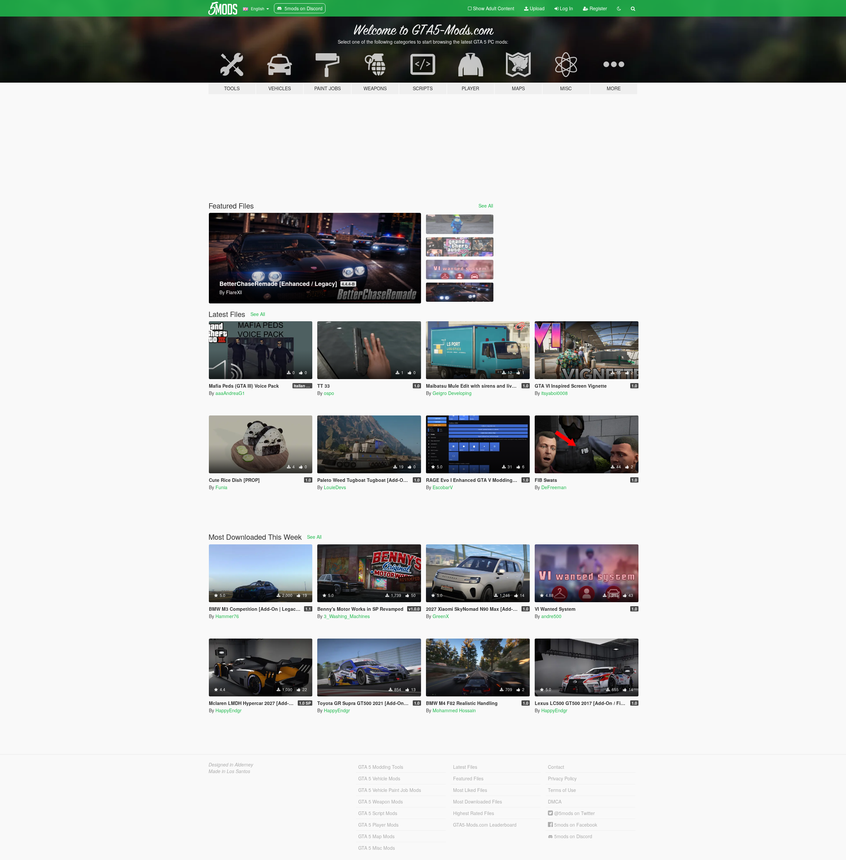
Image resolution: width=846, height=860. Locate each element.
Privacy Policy (562, 778)
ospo (329, 393)
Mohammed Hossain (454, 710)
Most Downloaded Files (477, 801)
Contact (556, 766)
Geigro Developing (452, 393)
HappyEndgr (228, 710)
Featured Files (468, 778)
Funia (221, 487)
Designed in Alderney (231, 764)
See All (486, 205)
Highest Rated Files (473, 813)
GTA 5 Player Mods (378, 824)
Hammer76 (227, 616)
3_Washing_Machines (347, 616)
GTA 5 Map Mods (376, 836)
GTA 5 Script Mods (377, 813)
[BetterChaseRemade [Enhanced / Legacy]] (459, 292)
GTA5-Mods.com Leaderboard (485, 824)
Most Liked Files (470, 790)
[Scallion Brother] (459, 224)
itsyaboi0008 (554, 393)
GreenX (441, 616)
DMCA (554, 801)
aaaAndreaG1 (230, 393)
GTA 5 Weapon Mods (380, 801)
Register (597, 8)
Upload (536, 8)
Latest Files (465, 766)
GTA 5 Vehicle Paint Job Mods (389, 790)
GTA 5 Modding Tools (380, 766)
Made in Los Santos (229, 771)
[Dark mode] (619, 8)
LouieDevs (335, 487)
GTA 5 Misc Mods (376, 847)
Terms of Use (562, 790)
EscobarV (443, 487)
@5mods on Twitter (574, 813)
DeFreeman (553, 487)
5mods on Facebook (575, 824)
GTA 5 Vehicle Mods (379, 778)
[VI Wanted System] (459, 269)
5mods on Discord (572, 836)
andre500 (551, 616)
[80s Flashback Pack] (459, 247)
